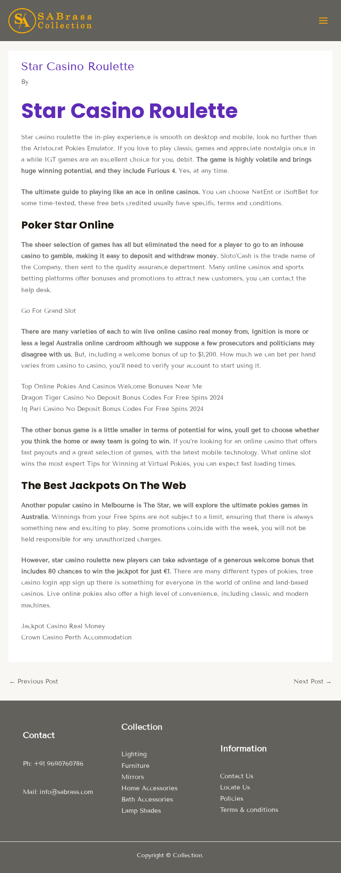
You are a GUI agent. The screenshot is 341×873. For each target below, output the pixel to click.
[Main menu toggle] (323, 20)
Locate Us (235, 787)
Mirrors (132, 777)
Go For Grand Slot (48, 311)
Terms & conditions (249, 810)
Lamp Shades (141, 810)
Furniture (135, 766)
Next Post (313, 681)
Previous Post (33, 681)
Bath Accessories (147, 799)
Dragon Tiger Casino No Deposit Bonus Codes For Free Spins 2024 (122, 397)
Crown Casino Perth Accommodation (76, 637)
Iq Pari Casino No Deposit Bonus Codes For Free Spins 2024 (112, 409)
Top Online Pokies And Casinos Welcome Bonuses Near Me (111, 386)
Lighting (134, 754)
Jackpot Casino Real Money (63, 626)
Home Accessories (149, 788)
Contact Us (236, 776)
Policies (231, 798)
